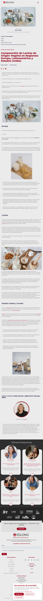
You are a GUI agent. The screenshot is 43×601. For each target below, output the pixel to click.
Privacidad (26, 591)
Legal (30, 591)
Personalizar (19, 597)
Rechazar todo (29, 594)
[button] (38, 2)
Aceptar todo (19, 594)
